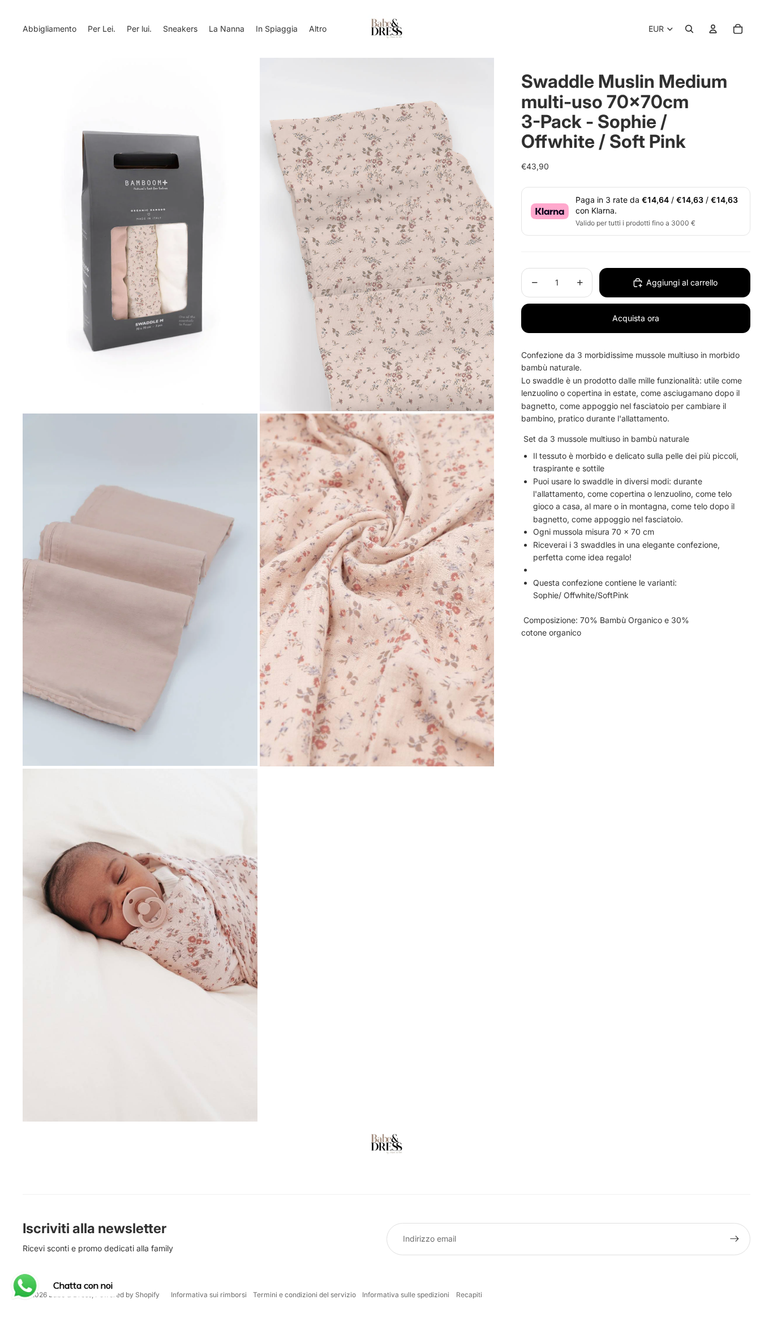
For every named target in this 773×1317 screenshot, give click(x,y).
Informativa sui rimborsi (209, 1294)
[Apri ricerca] (689, 28)
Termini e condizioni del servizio (304, 1294)
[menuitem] (318, 28)
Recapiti (469, 1294)
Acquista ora (635, 318)
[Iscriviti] (734, 1239)
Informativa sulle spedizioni (405, 1294)
